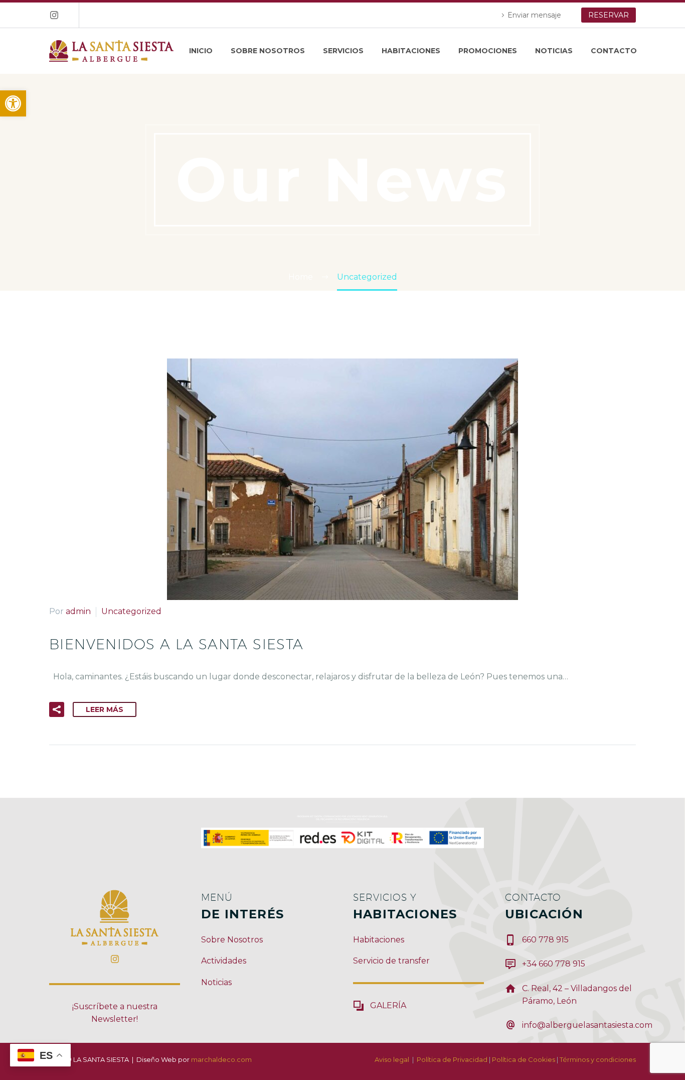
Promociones (487, 50)
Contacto (614, 50)
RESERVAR (608, 15)
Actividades (223, 961)
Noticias (554, 50)
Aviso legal (392, 1059)
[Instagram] (54, 15)
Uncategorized (131, 611)
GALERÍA (388, 1005)
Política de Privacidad (452, 1059)
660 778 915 (545, 939)
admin (78, 611)
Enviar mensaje (534, 15)
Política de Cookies (523, 1059)
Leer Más (104, 709)
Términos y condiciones (598, 1059)
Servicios (343, 50)
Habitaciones (411, 50)
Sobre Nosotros (268, 50)
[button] (13, 103)
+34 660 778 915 (553, 964)
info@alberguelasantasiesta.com (587, 1025)
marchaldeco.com (221, 1059)
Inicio (201, 50)
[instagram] (115, 959)
